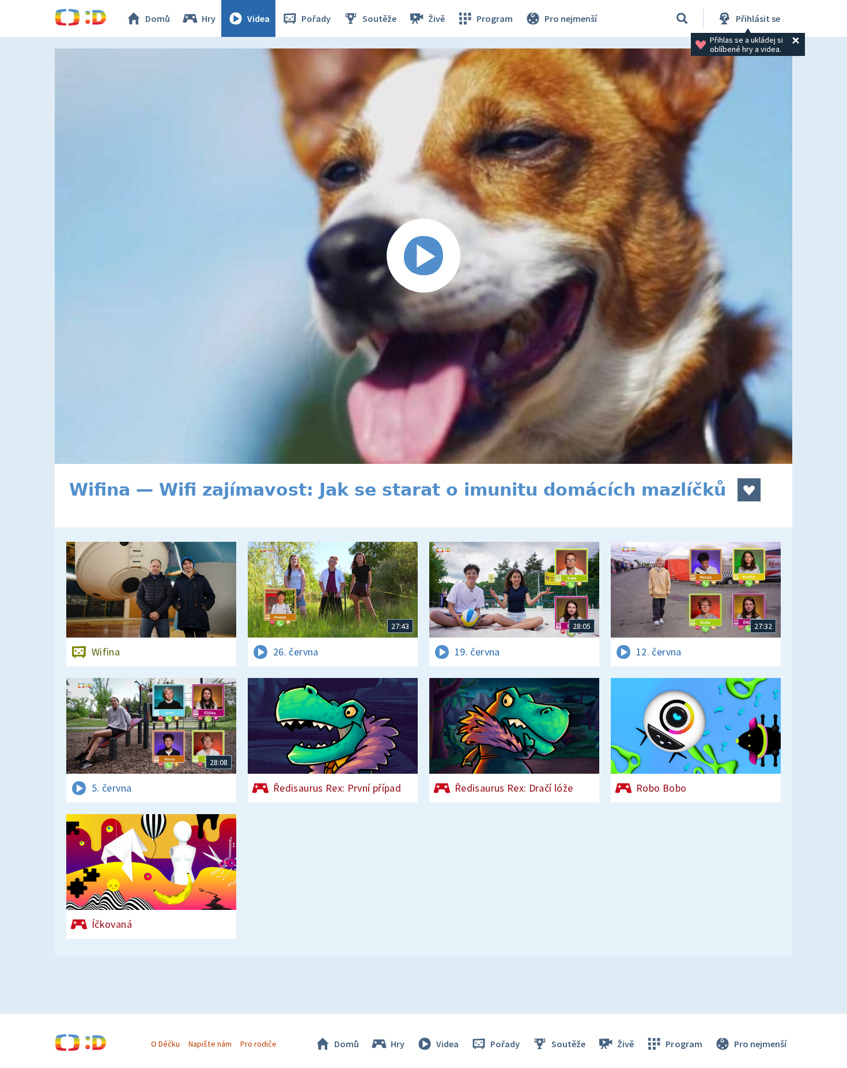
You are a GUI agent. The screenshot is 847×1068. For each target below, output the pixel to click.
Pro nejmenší (570, 18)
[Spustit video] (423, 256)
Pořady (316, 18)
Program (495, 18)
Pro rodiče (258, 1044)
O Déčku (165, 1044)
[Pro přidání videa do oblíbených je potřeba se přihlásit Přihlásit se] (749, 489)
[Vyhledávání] (682, 18)
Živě (436, 18)
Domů (157, 18)
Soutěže (379, 18)
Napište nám (209, 1044)
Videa (258, 18)
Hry (208, 18)
